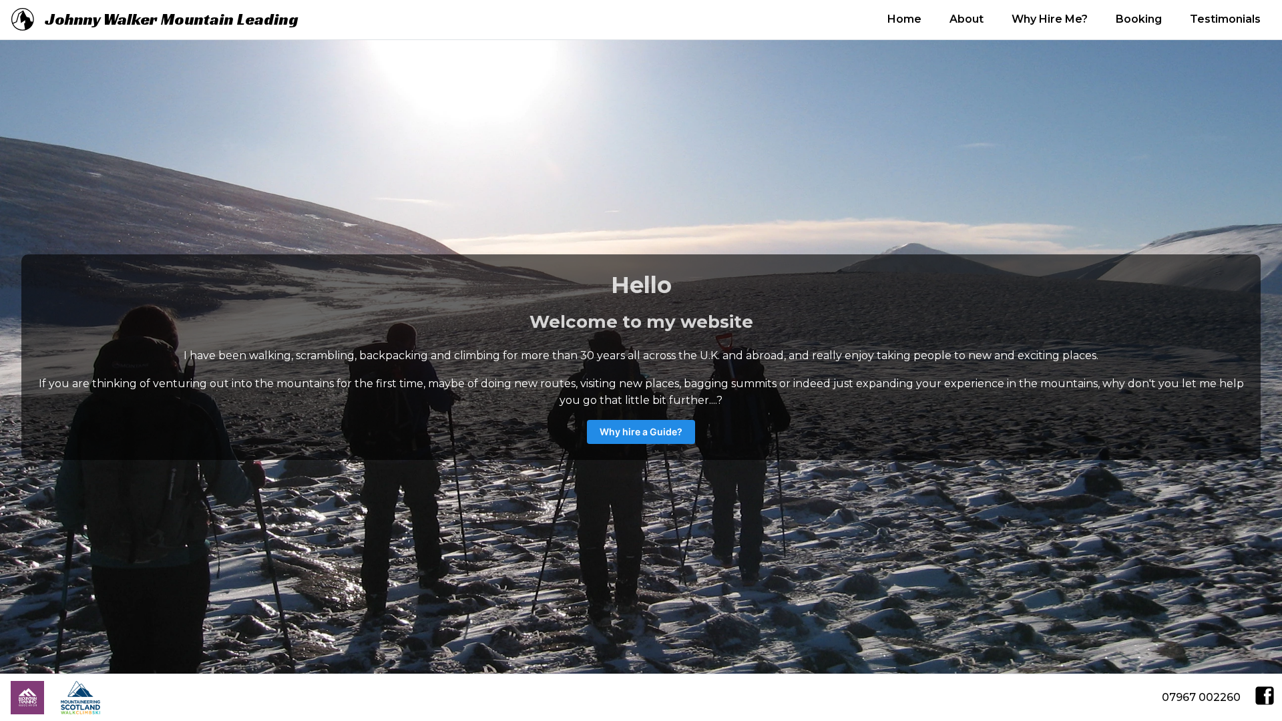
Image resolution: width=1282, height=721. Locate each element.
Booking (1139, 19)
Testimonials (1225, 19)
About (966, 19)
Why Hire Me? (1050, 19)
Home (904, 19)
